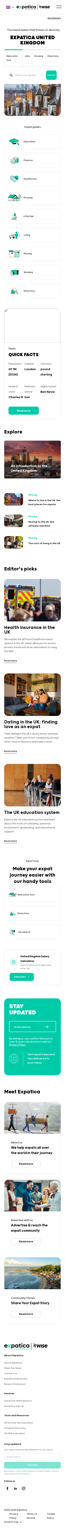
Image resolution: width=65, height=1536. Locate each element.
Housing (38, 56)
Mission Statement (15, 1384)
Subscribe (32, 1465)
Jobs (27, 56)
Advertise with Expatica (18, 1401)
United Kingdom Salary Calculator (34, 959)
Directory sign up (14, 1406)
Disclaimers (54, 18)
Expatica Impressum (15, 1379)
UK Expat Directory (15, 1428)
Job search (24, 932)
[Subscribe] (50, 1026)
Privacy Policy (17, 1045)
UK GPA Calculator (14, 1433)
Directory (53, 56)
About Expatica (13, 1363)
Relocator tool (26, 894)
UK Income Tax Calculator (18, 1423)
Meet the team (13, 1368)
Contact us (10, 1373)
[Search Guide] (11, 75)
